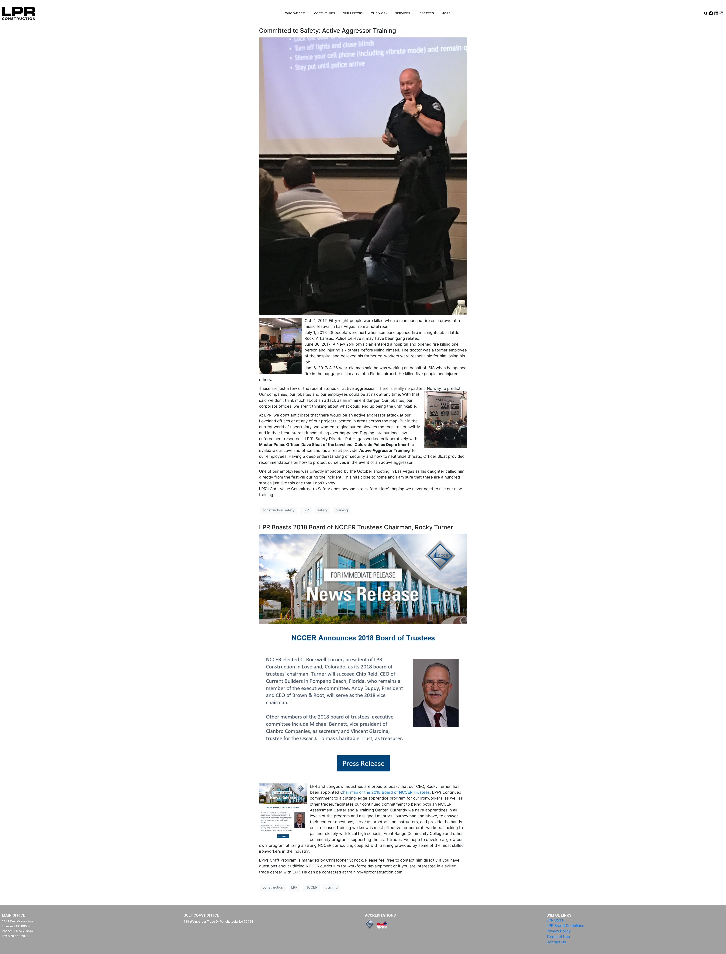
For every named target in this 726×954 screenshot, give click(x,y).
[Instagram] (721, 13)
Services (402, 13)
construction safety (278, 510)
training (342, 510)
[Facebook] (711, 13)
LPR (305, 510)
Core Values (324, 13)
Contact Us (556, 942)
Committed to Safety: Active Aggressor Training (327, 30)
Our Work (379, 13)
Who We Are (295, 13)
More (446, 13)
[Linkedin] (716, 13)
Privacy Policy (558, 931)
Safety (322, 510)
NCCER (311, 887)
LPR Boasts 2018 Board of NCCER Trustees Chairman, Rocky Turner (356, 527)
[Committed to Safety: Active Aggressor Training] (363, 175)
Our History (353, 13)
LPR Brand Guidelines (565, 925)
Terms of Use (558, 936)
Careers (427, 13)
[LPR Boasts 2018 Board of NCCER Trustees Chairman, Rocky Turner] (363, 657)
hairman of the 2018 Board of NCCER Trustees (386, 792)
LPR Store (555, 920)
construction (272, 887)
